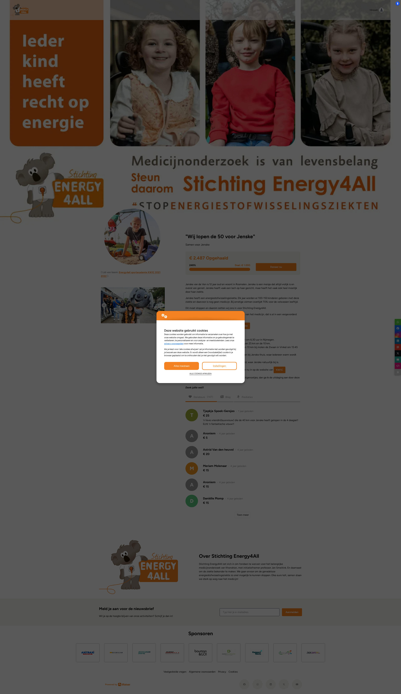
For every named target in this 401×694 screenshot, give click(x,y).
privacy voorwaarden (173, 343)
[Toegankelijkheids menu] (397, 3)
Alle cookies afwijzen (200, 373)
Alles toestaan (182, 365)
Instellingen (219, 365)
